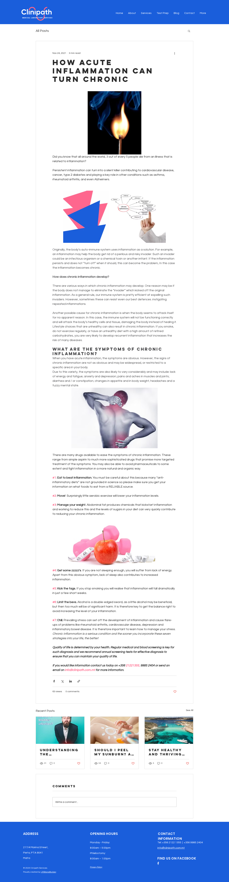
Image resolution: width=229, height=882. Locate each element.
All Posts (42, 31)
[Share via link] (78, 681)
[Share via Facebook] (54, 681)
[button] (189, 31)
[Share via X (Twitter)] (62, 681)
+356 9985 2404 (193, 842)
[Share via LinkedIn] (70, 681)
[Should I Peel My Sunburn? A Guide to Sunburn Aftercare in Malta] (114, 730)
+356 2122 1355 (171, 842)
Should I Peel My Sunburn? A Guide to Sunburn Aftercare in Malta (112, 752)
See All (189, 710)
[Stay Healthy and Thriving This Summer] (169, 730)
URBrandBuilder (48, 872)
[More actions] (175, 53)
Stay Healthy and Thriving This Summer (165, 752)
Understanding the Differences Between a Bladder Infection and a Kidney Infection (59, 752)
